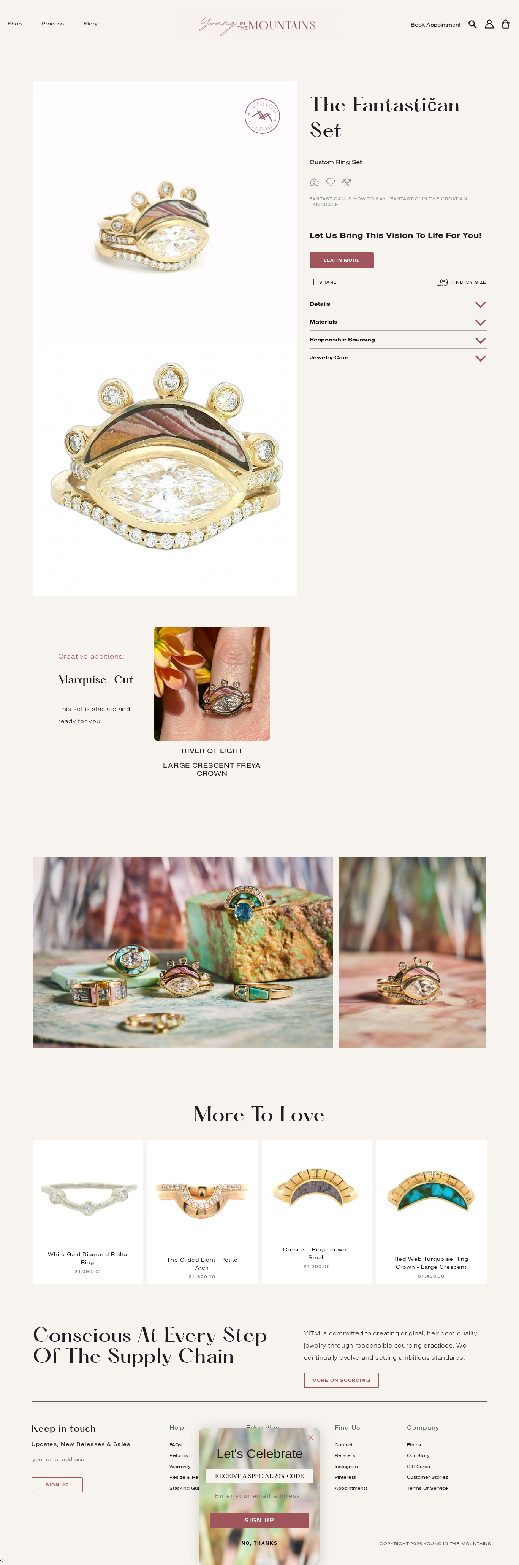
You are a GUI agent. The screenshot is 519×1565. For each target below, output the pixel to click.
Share (328, 282)
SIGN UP (259, 1520)
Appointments (351, 1488)
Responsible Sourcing (342, 339)
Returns (178, 1455)
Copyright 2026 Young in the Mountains (435, 1543)
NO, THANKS (260, 1543)
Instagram (346, 1466)
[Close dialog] (310, 1437)
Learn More (342, 260)
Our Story (418, 1455)
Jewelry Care (329, 357)
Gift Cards (418, 1466)
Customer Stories (427, 1477)
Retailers (345, 1455)
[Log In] (489, 28)
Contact (344, 1445)
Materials (323, 321)
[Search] (472, 25)
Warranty (180, 1466)
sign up (57, 1484)
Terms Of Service (427, 1488)
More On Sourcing (341, 1380)
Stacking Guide (187, 1488)
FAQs (175, 1445)
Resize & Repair (188, 1477)
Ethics (414, 1445)
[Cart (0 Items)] (506, 28)
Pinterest (345, 1477)
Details (320, 303)
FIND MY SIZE (468, 282)
